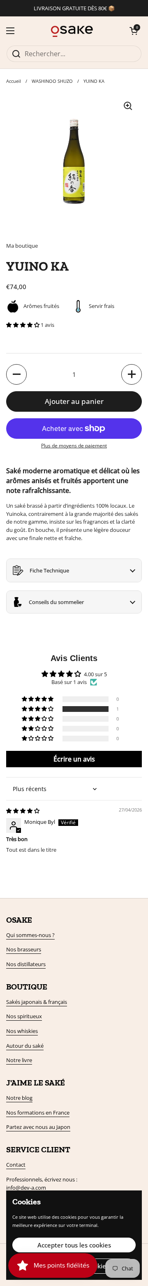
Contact (15, 1164)
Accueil (13, 81)
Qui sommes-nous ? (30, 935)
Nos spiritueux (24, 1016)
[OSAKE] (72, 31)
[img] (22, 810)
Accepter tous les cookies (74, 1245)
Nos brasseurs (23, 949)
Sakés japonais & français (36, 1002)
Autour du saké (25, 1045)
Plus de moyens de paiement (74, 445)
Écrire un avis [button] (74, 759)
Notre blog (19, 1097)
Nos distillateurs (26, 964)
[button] (133, 31)
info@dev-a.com (26, 1187)
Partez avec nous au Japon (38, 1127)
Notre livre (19, 1060)
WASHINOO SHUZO (52, 81)
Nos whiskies (22, 1031)
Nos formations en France (37, 1112)
